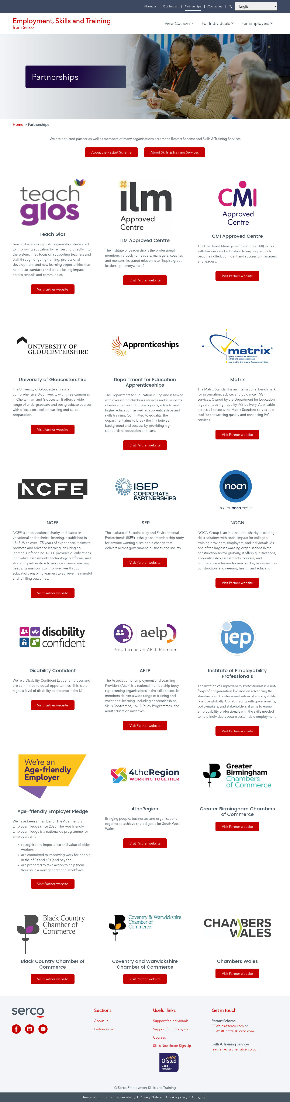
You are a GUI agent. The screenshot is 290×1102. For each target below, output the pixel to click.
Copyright (200, 1097)
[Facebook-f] (16, 1028)
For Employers (255, 23)
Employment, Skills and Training (62, 21)
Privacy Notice (151, 1097)
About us (150, 6)
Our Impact (170, 6)
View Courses (177, 23)
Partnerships (193, 6)
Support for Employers (170, 1029)
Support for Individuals (170, 1021)
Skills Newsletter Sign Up (172, 1045)
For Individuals (216, 23)
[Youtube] (43, 1028)
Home (18, 124)
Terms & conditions (97, 1097)
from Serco (23, 27)
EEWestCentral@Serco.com (233, 1031)
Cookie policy (176, 1097)
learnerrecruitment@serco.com (235, 1049)
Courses (159, 1037)
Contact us (215, 6)
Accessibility (125, 1097)
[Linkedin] (29, 1028)
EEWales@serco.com (228, 1026)
